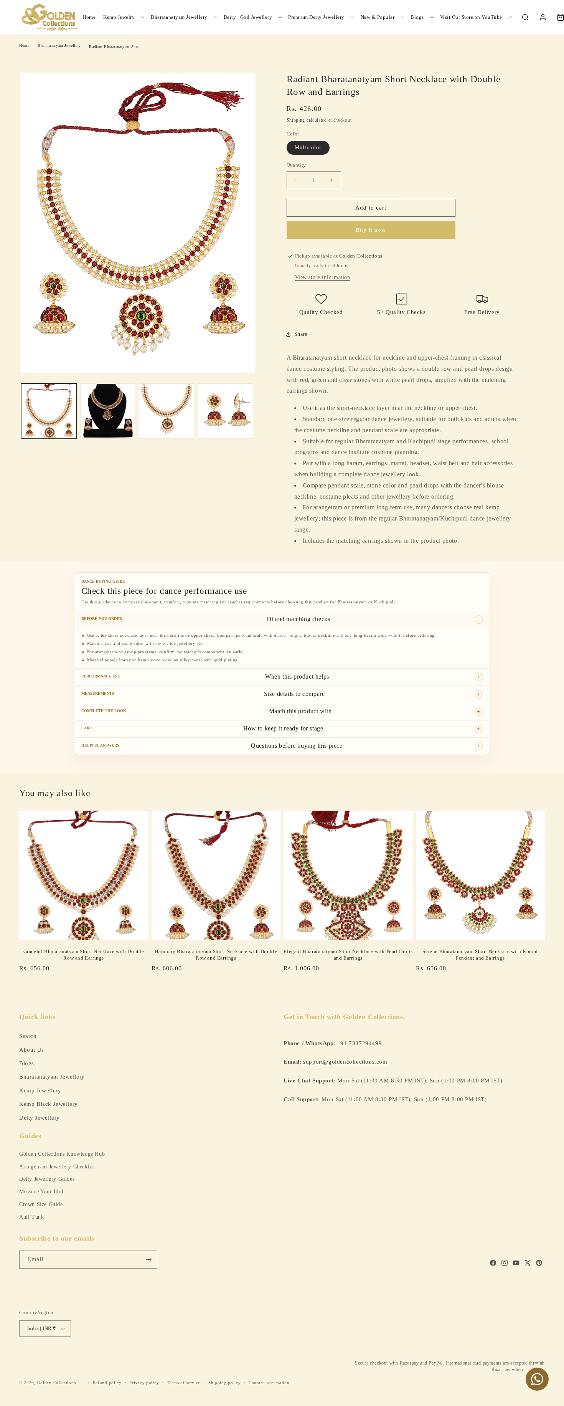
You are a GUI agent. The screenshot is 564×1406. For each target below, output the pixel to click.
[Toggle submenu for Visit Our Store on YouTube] (510, 17)
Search (28, 1036)
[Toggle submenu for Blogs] (432, 17)
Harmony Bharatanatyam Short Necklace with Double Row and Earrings (216, 954)
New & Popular (378, 17)
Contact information (269, 1382)
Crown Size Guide (41, 1204)
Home (89, 17)
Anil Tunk (31, 1217)
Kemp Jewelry (119, 17)
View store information (322, 277)
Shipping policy (224, 1382)
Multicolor (308, 147)
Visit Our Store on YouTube (471, 17)
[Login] (543, 17)
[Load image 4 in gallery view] (225, 411)
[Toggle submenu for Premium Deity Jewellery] (352, 17)
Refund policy (107, 1382)
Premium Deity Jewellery (316, 17)
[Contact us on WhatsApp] (537, 1379)
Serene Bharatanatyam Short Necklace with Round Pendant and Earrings (480, 954)
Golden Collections (56, 1382)
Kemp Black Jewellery (48, 1103)
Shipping (296, 120)
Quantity (296, 165)
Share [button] (301, 334)
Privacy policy (144, 1382)
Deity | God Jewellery (248, 17)
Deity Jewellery (39, 1117)
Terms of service (183, 1382)
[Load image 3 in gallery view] (166, 411)
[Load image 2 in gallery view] (107, 411)
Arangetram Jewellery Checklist (57, 1167)
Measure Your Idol (41, 1192)
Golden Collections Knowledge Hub (62, 1154)
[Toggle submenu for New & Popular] (402, 17)
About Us (31, 1049)
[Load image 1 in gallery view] (48, 411)
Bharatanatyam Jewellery (179, 17)
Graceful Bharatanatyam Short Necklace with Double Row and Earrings (83, 954)
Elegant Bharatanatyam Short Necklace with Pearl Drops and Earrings (348, 954)
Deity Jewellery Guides (46, 1179)
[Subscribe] (148, 1260)
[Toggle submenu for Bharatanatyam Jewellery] (215, 17)
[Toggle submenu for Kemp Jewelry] (143, 17)
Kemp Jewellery (40, 1090)
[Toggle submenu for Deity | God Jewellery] (280, 17)
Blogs (417, 17)
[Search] (525, 17)
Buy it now (371, 230)
